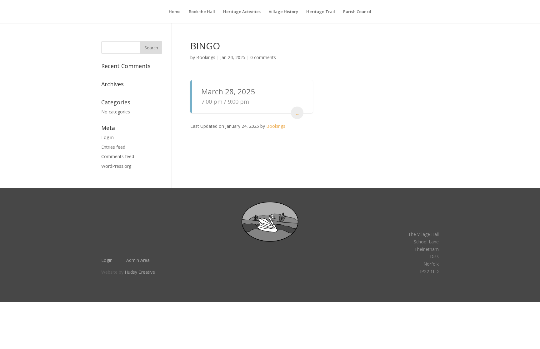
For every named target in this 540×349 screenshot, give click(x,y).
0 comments (263, 57)
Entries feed (113, 147)
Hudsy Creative (140, 272)
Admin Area (138, 260)
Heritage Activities (242, 11)
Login (106, 260)
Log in (107, 137)
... (297, 112)
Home (175, 11)
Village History (283, 11)
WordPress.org (116, 166)
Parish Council (357, 11)
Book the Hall (202, 11)
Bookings (205, 57)
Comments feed (117, 156)
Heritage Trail (320, 11)
